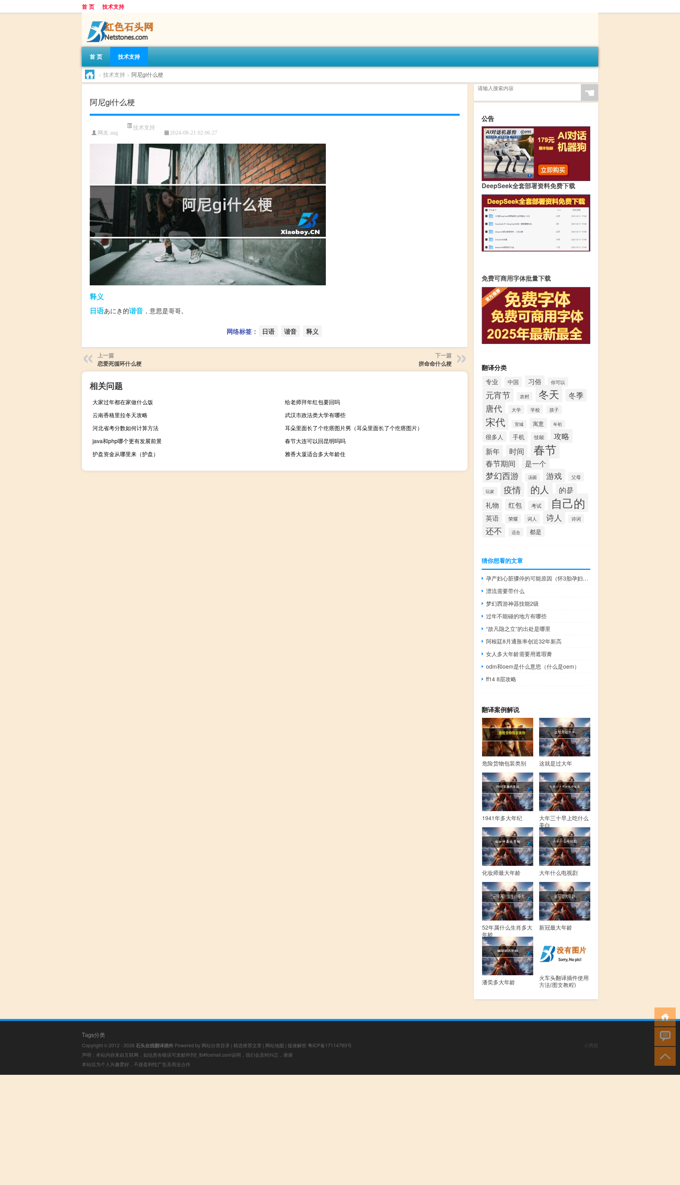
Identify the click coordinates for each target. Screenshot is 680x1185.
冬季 (576, 395)
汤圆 (532, 477)
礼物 (492, 505)
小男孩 (591, 1045)
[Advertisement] (236, 1130)
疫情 (512, 489)
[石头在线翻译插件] (121, 18)
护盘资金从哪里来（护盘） (125, 454)
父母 (576, 476)
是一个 (535, 463)
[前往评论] (663, 1036)
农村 (524, 396)
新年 (493, 451)
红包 (515, 505)
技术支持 (113, 6)
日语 (97, 310)
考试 (536, 505)
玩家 (490, 491)
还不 (494, 530)
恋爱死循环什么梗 (120, 363)
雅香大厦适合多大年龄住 (315, 454)
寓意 (538, 423)
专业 (492, 381)
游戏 (554, 475)
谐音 (136, 310)
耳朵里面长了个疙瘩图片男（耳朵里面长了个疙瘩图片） (354, 428)
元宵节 (498, 395)
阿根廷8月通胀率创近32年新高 (524, 641)
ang (114, 133)
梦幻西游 (502, 475)
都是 (535, 531)
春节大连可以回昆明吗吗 (315, 441)
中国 (513, 382)
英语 (492, 518)
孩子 (554, 410)
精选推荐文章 (247, 1045)
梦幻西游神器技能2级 (512, 603)
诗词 (576, 519)
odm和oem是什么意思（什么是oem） (533, 666)
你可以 (558, 382)
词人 (532, 518)
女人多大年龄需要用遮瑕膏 (519, 654)
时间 (516, 451)
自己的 (568, 503)
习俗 (534, 381)
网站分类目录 (215, 1045)
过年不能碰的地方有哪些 (516, 616)
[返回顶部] (663, 1056)
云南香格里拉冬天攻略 (120, 415)
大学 (516, 409)
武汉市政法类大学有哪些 (315, 415)
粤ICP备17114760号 (330, 1045)
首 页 (88, 6)
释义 (97, 296)
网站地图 (274, 1045)
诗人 (554, 517)
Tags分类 (93, 1035)
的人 (539, 489)
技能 (539, 437)
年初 (557, 424)
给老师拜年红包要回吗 (312, 402)
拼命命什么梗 (435, 363)
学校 (535, 409)
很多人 (494, 437)
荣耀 (513, 518)
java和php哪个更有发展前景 (127, 441)
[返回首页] (663, 1016)
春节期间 (501, 463)
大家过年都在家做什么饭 (122, 402)
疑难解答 (297, 1045)
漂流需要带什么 (505, 591)
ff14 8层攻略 (501, 679)
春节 (545, 449)
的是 (566, 489)
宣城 (519, 424)
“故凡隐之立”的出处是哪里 (518, 628)
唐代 (494, 408)
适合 (516, 532)
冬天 (549, 393)
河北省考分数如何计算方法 (125, 428)
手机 (519, 437)
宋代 (495, 421)
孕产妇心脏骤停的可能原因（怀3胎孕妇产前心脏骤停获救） (538, 578)
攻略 (561, 436)
